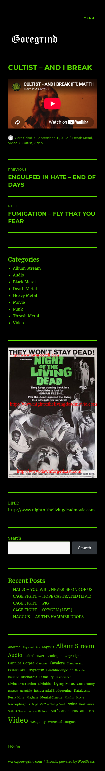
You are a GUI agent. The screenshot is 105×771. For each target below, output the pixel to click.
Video (12, 143)
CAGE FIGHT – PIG (31, 603)
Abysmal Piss (31, 647)
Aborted (14, 647)
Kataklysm (82, 690)
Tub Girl (78, 711)
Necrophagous (19, 704)
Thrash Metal (26, 315)
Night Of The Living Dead (48, 704)
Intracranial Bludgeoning (53, 690)
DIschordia (29, 677)
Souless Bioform (38, 711)
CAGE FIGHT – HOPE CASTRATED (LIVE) (52, 596)
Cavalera (57, 663)
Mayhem (32, 697)
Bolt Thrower (34, 656)
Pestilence (86, 704)
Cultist (27, 143)
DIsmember (63, 677)
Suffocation (60, 711)
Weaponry (38, 722)
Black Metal (24, 281)
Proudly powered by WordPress (70, 762)
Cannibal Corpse (21, 663)
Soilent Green (17, 711)
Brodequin (55, 656)
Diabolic (13, 677)
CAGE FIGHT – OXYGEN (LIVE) (42, 609)
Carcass (42, 663)
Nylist (72, 704)
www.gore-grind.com (25, 762)
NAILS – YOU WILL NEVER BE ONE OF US (53, 589)
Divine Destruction (22, 684)
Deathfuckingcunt (59, 670)
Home (14, 746)
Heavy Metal (25, 295)
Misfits (69, 697)
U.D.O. (90, 711)
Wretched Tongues (62, 722)
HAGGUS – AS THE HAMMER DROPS (48, 616)
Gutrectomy (86, 684)
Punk (18, 309)
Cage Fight (73, 656)
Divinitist (45, 684)
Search (14, 538)
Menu (89, 18)
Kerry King (16, 697)
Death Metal (82, 138)
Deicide (80, 670)
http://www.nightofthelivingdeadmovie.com (51, 509)
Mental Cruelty (51, 697)
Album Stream (27, 268)
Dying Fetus (64, 683)
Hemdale (26, 690)
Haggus (13, 690)
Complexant (75, 663)
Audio (18, 275)
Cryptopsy (36, 670)
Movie (19, 302)
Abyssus (48, 647)
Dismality (46, 677)
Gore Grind (23, 138)
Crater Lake (16, 670)
